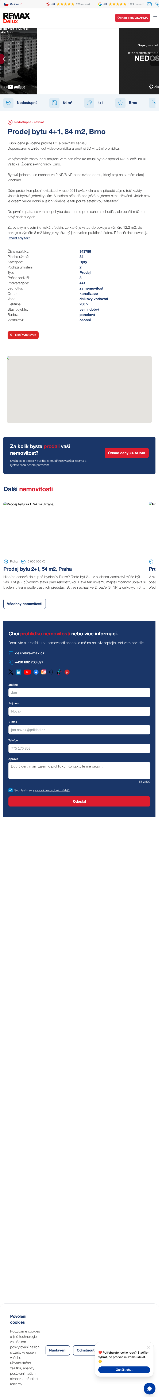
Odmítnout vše (89, 1350)
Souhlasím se (23, 790)
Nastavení (57, 1350)
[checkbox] (10, 790)
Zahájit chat (124, 1370)
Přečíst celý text (19, 238)
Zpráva (13, 759)
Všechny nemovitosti (24, 604)
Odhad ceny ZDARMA (132, 18)
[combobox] (13, 4)
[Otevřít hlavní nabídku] (155, 18)
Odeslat (79, 801)
